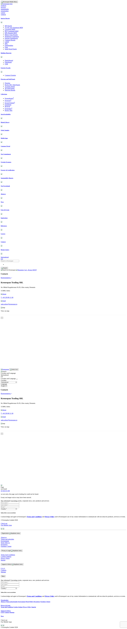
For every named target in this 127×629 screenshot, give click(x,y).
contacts (3, 14)
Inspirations (4, 218)
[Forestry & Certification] (1, 174)
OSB (6, 64)
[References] (1, 230)
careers (3, 13)
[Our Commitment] (1, 158)
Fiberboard (8, 62)
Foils (6, 47)
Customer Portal (5, 146)
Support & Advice (6, 611)
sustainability (5, 9)
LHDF (7, 42)
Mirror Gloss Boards (11, 35)
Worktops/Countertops (12, 36)
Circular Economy (6, 162)
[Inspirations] (1, 222)
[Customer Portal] (1, 150)
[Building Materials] (1, 57)
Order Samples (5, 130)
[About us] (1, 198)
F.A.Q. (3, 568)
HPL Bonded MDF (11, 33)
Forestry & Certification (7, 170)
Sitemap (3, 572)
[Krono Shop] (26, 270)
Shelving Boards (10, 90)
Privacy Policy (5, 558)
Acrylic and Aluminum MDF (14, 27)
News (2, 202)
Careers (3, 234)
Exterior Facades (6, 68)
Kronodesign (9, 98)
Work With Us (5, 543)
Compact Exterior (10, 75)
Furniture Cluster (6, 546)
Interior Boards (5, 18)
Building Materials (6, 53)
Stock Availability (6, 114)
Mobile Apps (4, 138)
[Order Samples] (1, 134)
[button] (6, 278)
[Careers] (1, 238)
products (3, 5)
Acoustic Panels (10, 86)
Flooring (7, 83)
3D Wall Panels (9, 88)
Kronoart (8, 100)
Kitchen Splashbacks (11, 38)
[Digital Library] (1, 126)
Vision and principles (7, 539)
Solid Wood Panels (11, 49)
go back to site (5, 491)
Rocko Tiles (8, 110)
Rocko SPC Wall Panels (12, 85)
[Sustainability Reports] (1, 182)
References (4, 226)
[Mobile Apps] (1, 142)
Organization (4, 600)
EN (2, 259)
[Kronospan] (5, 369)
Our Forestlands (5, 186)
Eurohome (8, 105)
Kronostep (8, 108)
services (3, 7)
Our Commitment (6, 154)
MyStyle (7, 106)
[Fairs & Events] (1, 214)
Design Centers (5, 249)
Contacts (3, 242)
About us (3, 194)
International (5, 257)
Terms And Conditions (8, 555)
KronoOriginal (10, 103)
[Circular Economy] (1, 166)
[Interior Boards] (1, 22)
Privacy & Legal (5, 605)
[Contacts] (1, 246)
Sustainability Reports (7, 178)
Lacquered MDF (10, 29)
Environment (5, 541)
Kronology (4, 544)
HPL (6, 44)
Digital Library (5, 122)
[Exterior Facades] (1, 72)
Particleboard (9, 60)
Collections (4, 94)
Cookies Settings (6, 556)
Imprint (3, 560)
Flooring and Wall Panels (8, 79)
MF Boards (8, 26)
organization (5, 11)
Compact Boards (10, 40)
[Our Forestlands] (1, 190)
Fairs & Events (5, 210)
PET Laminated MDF (12, 31)
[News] (1, 206)
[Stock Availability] (1, 118)
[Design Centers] (1, 254)
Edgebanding (9, 45)
